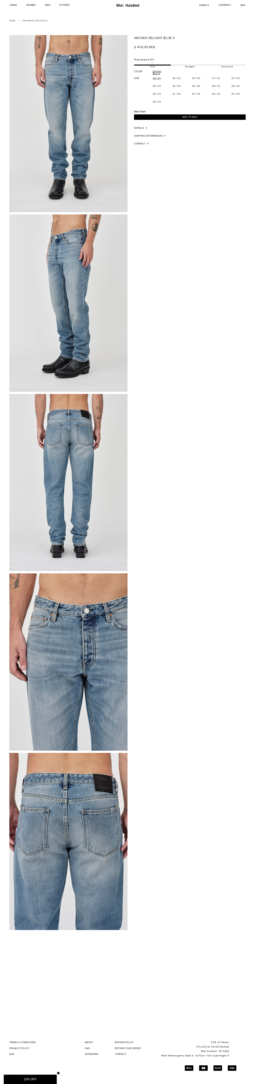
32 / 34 (196, 94)
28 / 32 (157, 78)
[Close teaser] (58, 1073)
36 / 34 (157, 102)
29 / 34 (235, 86)
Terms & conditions (22, 1042)
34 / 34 (235, 94)
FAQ (87, 1048)
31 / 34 (176, 94)
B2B (11, 1054)
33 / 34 (216, 94)
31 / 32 (216, 78)
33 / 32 (157, 86)
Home (12, 21)
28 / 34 (216, 86)
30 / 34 (157, 94)
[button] (13, 5)
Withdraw (91, 1054)
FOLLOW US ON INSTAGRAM (212, 1047)
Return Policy (124, 1042)
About (89, 1042)
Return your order (128, 1048)
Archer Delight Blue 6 (35, 21)
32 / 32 (235, 78)
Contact (120, 1054)
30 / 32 (196, 78)
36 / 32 (196, 86)
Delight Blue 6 (157, 73)
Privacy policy (19, 1048)
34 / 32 (176, 86)
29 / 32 (176, 78)
